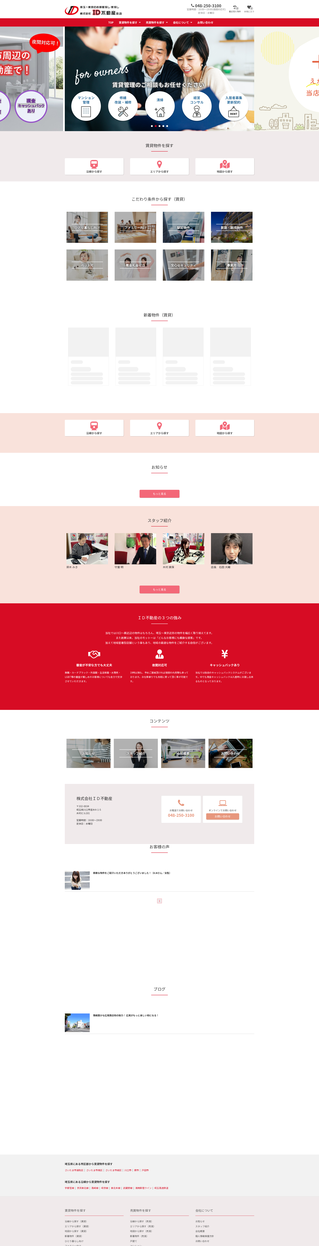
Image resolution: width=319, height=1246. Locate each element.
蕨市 (136, 1170)
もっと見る (159, 494)
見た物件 (235, 10)
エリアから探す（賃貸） (77, 1226)
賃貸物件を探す (128, 22)
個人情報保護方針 (204, 1236)
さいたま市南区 (94, 1170)
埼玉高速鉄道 (161, 1188)
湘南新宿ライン (143, 1188)
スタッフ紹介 (202, 1226)
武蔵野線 (127, 1188)
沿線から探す (94, 171)
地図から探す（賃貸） (76, 1231)
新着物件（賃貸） (74, 1236)
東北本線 (115, 1188)
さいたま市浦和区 (74, 1170)
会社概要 (200, 1231)
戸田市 (145, 1170)
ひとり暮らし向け (74, 1241)
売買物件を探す (155, 22)
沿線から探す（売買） (141, 1221)
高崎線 (94, 1188)
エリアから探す (159, 171)
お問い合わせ (205, 22)
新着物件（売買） (139, 1236)
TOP (110, 22)
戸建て (133, 1241)
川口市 (127, 1170)
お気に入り (249, 10)
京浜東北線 (83, 1188)
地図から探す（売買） (141, 1231)
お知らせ (200, 1221)
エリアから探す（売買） (143, 1226)
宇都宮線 (69, 1188)
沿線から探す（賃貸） (76, 1221)
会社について (181, 22)
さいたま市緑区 (113, 1170)
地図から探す (225, 171)
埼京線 (104, 1188)
